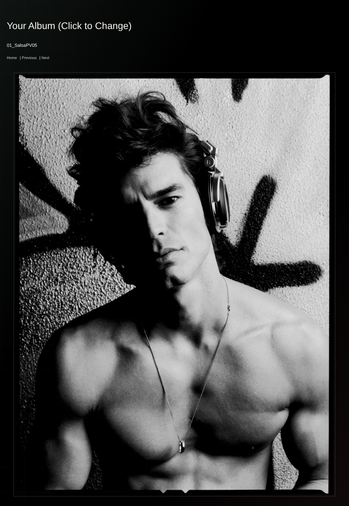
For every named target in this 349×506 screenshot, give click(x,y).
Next (45, 58)
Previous (29, 58)
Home (12, 58)
